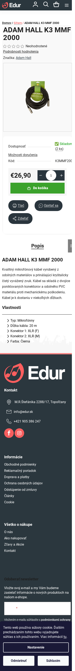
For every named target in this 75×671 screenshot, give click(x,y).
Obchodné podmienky (20, 464)
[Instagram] (19, 433)
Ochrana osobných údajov (23, 483)
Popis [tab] (37, 246)
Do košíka (40, 188)
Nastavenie (36, 647)
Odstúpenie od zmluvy (20, 490)
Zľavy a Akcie (14, 544)
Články (9, 496)
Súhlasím (53, 661)
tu (65, 637)
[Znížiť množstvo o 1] (41, 175)
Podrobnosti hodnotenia (21, 52)
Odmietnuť (19, 661)
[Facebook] (9, 433)
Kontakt (10, 551)
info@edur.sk (23, 412)
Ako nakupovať (15, 538)
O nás (8, 532)
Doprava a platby (16, 477)
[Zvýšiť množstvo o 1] (61, 175)
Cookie (9, 502)
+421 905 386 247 (27, 421)
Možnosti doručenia (23, 155)
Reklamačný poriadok (20, 471)
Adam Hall (23, 58)
